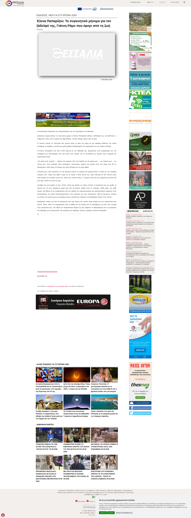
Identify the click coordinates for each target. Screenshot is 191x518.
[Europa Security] (73, 302)
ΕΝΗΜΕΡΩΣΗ (135, 2)
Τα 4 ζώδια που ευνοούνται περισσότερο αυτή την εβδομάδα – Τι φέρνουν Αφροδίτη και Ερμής (76, 413)
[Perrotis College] (140, 180)
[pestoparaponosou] (140, 336)
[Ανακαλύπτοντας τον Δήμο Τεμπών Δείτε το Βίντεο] (140, 22)
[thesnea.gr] (140, 391)
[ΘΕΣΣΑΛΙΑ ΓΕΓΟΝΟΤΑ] (63, 116)
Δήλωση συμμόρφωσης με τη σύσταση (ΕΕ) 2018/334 (105, 492)
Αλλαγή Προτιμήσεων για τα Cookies (71, 492)
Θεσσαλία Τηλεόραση (66, 490)
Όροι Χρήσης (101, 490)
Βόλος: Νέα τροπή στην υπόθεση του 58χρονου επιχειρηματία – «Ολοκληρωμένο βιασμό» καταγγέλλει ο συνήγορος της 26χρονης (140, 262)
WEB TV (150, 2)
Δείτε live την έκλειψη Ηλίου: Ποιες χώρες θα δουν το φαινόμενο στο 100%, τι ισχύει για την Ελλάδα (76, 386)
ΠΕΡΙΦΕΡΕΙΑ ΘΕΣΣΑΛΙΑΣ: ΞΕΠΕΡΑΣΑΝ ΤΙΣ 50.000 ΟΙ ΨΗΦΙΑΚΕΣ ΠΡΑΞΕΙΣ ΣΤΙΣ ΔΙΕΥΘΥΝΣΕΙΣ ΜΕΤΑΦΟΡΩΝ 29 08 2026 (49, 476)
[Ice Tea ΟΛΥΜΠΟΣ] (140, 284)
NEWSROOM (132, 211)
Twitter (91, 501)
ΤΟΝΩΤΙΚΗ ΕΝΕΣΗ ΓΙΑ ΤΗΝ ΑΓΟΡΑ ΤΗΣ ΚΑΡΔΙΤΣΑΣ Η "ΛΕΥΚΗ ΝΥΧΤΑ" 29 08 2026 (46, 446)
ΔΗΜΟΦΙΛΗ (148, 211)
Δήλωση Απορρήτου (114, 490)
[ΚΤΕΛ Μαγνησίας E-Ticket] (140, 99)
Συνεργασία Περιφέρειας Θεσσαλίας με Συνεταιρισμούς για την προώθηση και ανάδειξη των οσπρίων (140, 254)
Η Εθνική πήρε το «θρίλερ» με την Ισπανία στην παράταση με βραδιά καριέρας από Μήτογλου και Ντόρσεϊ (140, 223)
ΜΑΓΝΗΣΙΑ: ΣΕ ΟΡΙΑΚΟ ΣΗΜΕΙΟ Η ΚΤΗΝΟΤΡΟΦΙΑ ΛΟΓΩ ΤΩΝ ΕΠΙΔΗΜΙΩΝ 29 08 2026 (104, 446)
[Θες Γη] (140, 141)
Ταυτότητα (130, 492)
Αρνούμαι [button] (110, 512)
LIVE (105, 494)
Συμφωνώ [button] (103, 512)
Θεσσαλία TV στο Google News (58, 286)
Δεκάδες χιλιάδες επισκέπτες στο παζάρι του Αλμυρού (139, 216)
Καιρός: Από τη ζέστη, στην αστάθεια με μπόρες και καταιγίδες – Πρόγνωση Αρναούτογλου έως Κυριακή (140, 231)
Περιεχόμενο (128, 490)
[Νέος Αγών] (140, 371)
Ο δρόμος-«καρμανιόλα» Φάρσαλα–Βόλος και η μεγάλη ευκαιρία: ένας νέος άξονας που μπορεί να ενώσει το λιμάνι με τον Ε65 (140, 270)
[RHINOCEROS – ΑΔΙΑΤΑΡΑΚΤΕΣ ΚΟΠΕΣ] (140, 122)
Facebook (81, 501)
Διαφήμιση (91, 490)
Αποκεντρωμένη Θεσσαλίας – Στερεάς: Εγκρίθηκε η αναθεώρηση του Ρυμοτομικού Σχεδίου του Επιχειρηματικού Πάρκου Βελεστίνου (139, 246)
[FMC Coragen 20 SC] (140, 61)
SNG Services (81, 490)
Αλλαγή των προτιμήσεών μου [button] (124, 512)
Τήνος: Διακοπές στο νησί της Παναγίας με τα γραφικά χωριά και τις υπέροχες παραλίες (104, 413)
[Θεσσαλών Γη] (63, 123)
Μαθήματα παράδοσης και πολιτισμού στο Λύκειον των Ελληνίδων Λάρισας (138, 238)
